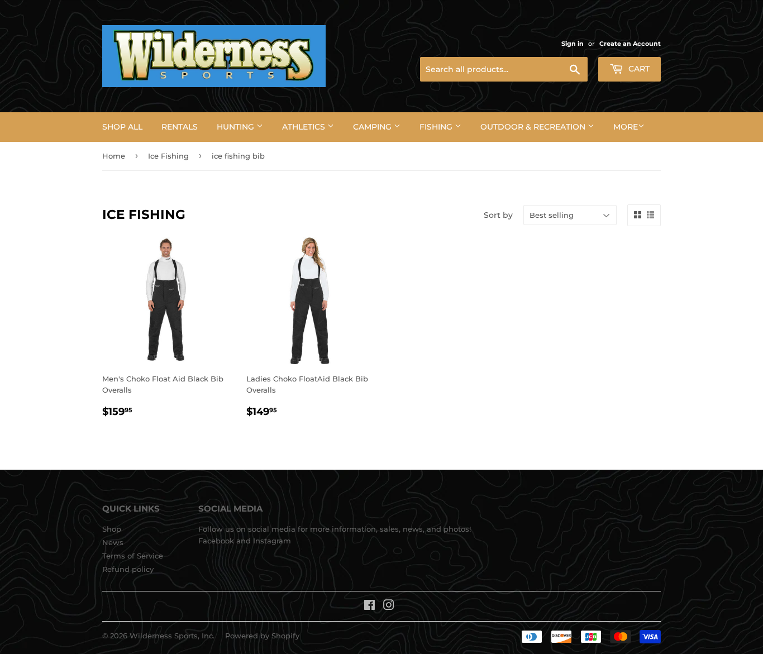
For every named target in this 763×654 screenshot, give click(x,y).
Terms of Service (132, 555)
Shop (111, 528)
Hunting (236, 127)
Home (113, 155)
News (112, 542)
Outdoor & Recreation (534, 127)
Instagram (272, 540)
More (625, 127)
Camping (373, 127)
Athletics (304, 127)
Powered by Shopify (262, 635)
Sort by (498, 215)
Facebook (216, 540)
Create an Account (630, 43)
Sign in (572, 43)
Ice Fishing (168, 155)
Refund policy (128, 569)
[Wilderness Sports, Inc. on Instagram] (388, 606)
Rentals (179, 127)
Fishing (437, 127)
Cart (638, 69)
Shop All (122, 127)
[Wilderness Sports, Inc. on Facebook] (369, 606)
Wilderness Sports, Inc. (172, 635)
